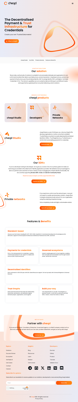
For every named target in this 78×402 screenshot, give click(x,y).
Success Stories (10, 353)
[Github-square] (36, 368)
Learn (29, 356)
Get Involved (31, 363)
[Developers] (32, 107)
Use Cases (9, 363)
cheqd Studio (24, 60)
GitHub (52, 353)
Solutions (8, 350)
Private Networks (58, 116)
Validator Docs (54, 363)
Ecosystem (9, 356)
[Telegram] (30, 368)
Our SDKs (31, 60)
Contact (8, 366)
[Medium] (55, 368)
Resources (31, 353)
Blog (29, 350)
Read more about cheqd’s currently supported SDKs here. (39, 176)
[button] (72, 3)
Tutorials (52, 359)
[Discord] (62, 368)
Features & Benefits (51, 60)
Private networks (39, 60)
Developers (36, 117)
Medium (30, 359)
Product (52, 356)
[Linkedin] (49, 368)
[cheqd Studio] (9, 107)
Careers (8, 369)
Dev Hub (52, 350)
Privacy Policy (39, 398)
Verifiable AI (9, 359)
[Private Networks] (55, 107)
